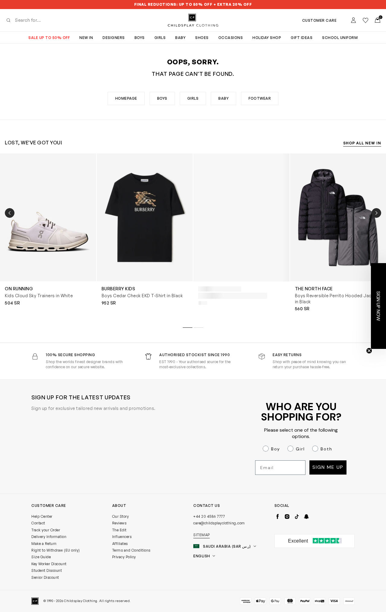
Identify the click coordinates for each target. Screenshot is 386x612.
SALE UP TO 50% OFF (49, 37)
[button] (378, 306)
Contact (38, 523)
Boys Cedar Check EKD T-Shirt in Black (142, 295)
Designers (114, 37)
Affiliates (120, 543)
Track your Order (45, 530)
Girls (160, 37)
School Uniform (340, 37)
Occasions (230, 37)
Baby (180, 37)
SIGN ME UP (327, 467)
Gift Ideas (301, 37)
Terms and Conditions (131, 550)
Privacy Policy (124, 557)
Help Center (41, 516)
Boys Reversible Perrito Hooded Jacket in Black (336, 298)
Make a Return (44, 543)
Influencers (122, 536)
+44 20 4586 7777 (209, 516)
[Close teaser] (369, 351)
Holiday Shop (266, 37)
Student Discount (46, 570)
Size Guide (41, 557)
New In (86, 37)
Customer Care (319, 20)
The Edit (119, 530)
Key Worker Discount (49, 564)
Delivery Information (48, 536)
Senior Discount (45, 577)
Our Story (120, 516)
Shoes (202, 37)
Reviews (119, 523)
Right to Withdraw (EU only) (55, 550)
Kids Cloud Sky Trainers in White (39, 295)
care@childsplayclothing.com (219, 523)
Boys (139, 37)
